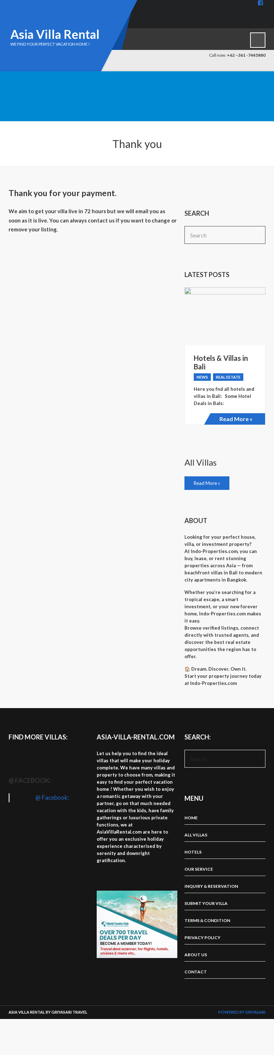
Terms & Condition (207, 920)
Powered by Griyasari (241, 1012)
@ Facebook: (30, 780)
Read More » (236, 418)
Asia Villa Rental (55, 34)
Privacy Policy (202, 937)
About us (195, 954)
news (202, 377)
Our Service (198, 869)
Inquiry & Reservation (211, 886)
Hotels (193, 852)
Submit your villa (206, 903)
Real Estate (228, 377)
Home (191, 817)
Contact (195, 971)
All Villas (195, 835)
